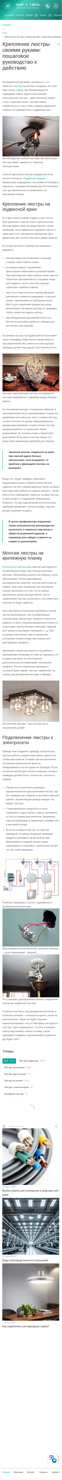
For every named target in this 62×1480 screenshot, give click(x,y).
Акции (43, 15)
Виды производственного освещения (25, 1260)
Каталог (20, 15)
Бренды (29, 15)
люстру (18, 86)
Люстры (58, 15)
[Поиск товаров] (56, 6)
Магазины (9, 15)
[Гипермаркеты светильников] (28, 6)
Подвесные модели (34, 178)
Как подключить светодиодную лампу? (25, 1326)
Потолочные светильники (17, 566)
